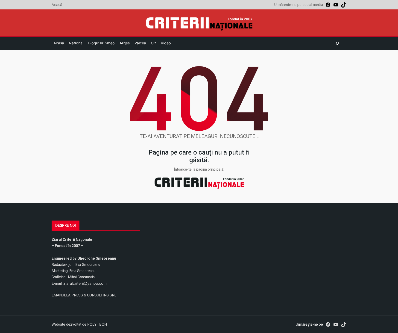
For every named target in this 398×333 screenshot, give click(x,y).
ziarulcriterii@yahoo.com (85, 283)
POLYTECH (97, 324)
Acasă (57, 4)
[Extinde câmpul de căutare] (337, 43)
